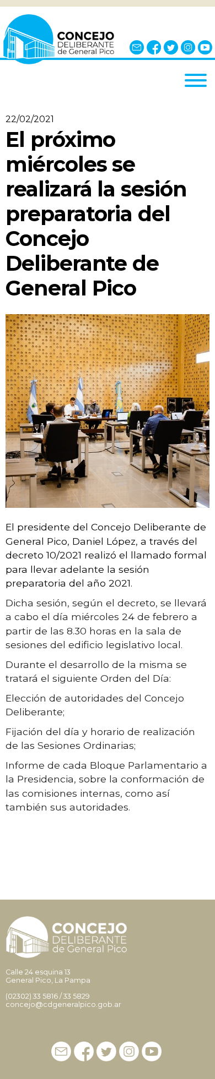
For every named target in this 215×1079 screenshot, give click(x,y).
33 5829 (76, 996)
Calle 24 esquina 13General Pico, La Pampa (48, 976)
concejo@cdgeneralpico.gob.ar (63, 1004)
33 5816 (45, 996)
